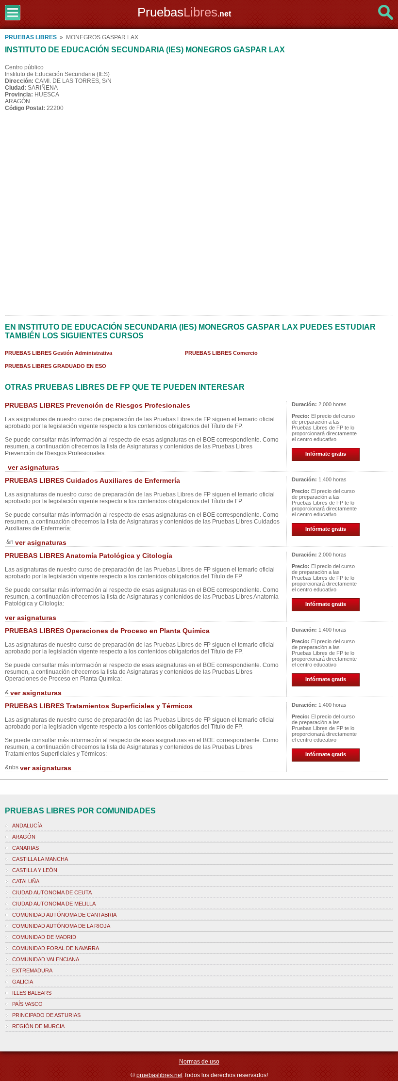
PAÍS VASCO (27, 1004)
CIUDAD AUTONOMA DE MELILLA (54, 903)
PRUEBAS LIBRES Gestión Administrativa (58, 353)
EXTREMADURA (32, 970)
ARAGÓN (23, 837)
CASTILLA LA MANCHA (40, 859)
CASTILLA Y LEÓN (34, 870)
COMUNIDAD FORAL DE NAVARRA (55, 948)
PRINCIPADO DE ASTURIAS (46, 1015)
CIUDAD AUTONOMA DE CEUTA (52, 892)
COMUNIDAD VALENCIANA (45, 959)
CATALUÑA (25, 881)
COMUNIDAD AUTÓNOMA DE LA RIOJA (61, 926)
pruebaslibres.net (159, 1075)
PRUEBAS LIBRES (31, 37)
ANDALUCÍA (27, 825)
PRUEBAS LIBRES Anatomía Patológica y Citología (88, 555)
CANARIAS (25, 848)
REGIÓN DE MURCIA (38, 1026)
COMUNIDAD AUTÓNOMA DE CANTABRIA (64, 915)
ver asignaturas (33, 467)
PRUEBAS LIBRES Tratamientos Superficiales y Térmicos (99, 706)
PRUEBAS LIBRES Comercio (221, 353)
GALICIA (22, 982)
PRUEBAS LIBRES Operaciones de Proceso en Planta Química (107, 631)
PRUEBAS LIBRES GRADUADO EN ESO (55, 366)
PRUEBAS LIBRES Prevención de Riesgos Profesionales (97, 405)
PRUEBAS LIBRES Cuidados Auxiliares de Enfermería (92, 480)
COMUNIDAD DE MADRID (44, 937)
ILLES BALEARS (31, 993)
